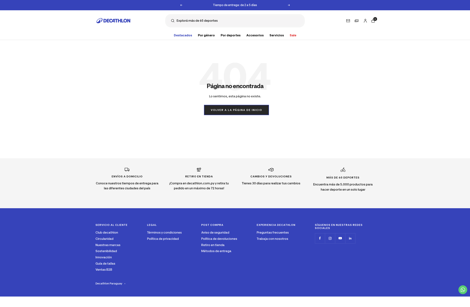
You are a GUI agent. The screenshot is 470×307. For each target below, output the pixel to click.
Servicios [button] (277, 35)
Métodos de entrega (216, 251)
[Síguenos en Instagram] (330, 238)
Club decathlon (106, 232)
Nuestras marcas (107, 245)
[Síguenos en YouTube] (340, 238)
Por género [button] (206, 35)
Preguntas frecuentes (273, 232)
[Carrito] (373, 20)
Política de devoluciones (219, 239)
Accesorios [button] (255, 35)
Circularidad (104, 239)
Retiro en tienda (213, 245)
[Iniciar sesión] (364, 20)
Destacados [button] (183, 35)
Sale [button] (293, 35)
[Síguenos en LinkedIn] (350, 238)
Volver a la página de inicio (236, 109)
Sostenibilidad (106, 251)
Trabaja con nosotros (272, 239)
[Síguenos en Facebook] (320, 238)
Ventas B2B (103, 269)
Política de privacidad (163, 239)
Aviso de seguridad (215, 232)
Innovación (103, 257)
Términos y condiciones (164, 232)
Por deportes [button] (231, 35)
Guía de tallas (105, 263)
